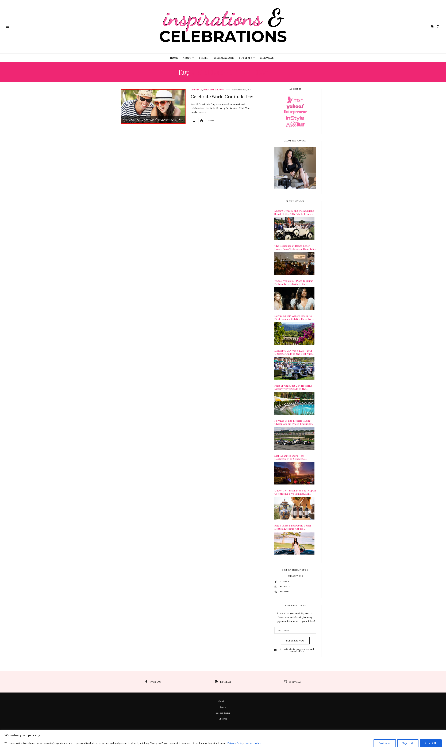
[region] (223, 740)
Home (174, 57)
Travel (203, 57)
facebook (155, 681)
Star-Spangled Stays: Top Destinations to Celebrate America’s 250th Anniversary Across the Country (295, 457)
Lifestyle (245, 57)
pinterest (225, 681)
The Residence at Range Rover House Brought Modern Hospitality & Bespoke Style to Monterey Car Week (295, 247)
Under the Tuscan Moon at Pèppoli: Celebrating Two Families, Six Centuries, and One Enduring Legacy (295, 492)
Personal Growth (213, 90)
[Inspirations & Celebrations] (223, 26)
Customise (385, 743)
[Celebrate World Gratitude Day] (153, 106)
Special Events (223, 57)
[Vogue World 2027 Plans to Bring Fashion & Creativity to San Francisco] (294, 298)
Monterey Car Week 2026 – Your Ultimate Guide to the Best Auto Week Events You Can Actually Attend (293, 352)
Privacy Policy (235, 743)
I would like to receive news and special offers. (297, 650)
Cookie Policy (253, 743)
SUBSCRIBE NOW (295, 640)
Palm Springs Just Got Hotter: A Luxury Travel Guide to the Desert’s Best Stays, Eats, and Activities (293, 387)
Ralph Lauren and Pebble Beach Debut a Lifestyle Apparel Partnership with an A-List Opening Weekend (292, 527)
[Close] (442, 733)
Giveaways (267, 57)
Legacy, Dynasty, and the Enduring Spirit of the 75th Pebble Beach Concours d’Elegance (294, 212)
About (187, 57)
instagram (295, 681)
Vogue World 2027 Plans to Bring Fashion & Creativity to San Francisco (293, 282)
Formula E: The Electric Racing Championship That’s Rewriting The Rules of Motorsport (293, 422)
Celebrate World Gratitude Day (222, 96)
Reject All (407, 743)
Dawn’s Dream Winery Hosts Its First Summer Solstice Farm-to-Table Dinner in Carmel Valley (293, 317)
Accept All (431, 743)
